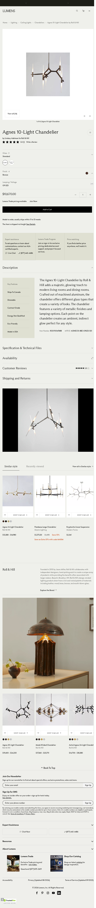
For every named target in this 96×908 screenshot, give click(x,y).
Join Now (33, 201)
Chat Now (26, 832)
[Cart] (83, 11)
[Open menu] (89, 11)
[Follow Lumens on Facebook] (37, 893)
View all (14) (12, 114)
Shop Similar (19, 515)
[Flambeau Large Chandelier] (49, 491)
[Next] (68, 3)
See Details (30, 224)
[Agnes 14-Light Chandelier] (17, 491)
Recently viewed (35, 466)
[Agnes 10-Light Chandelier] (48, 74)
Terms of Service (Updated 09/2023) (79, 880)
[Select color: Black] (6, 521)
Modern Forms (72, 530)
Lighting (14, 22)
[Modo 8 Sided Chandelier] (52, 710)
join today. (33, 864)
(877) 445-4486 (27, 253)
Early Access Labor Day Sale (47, 3)
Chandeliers (39, 22)
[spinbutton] (82, 194)
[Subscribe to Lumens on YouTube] (53, 893)
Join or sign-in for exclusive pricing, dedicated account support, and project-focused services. (49, 247)
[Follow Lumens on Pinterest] (42, 893)
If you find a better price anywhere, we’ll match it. (77, 244)
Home (5, 22)
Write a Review (31, 142)
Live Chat (12, 253)
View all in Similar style (81, 466)
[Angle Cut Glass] (11, 162)
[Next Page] (89, 116)
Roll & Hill (25, 138)
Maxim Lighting (40, 530)
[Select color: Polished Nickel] (11, 521)
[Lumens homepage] (8, 11)
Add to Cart (47, 209)
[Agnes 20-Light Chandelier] (18, 710)
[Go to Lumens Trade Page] (13, 863)
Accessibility (7, 880)
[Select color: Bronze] (3, 521)
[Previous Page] (85, 116)
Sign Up (88, 785)
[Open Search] (77, 10)
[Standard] (5, 162)
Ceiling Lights (25, 22)
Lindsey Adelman (11, 138)
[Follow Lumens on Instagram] (48, 893)
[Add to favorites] (90, 132)
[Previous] (26, 3)
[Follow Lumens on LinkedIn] (59, 893)
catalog (79, 862)
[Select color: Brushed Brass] (8, 521)
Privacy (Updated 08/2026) (39, 880)
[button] (10, 142)
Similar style (11, 466)
